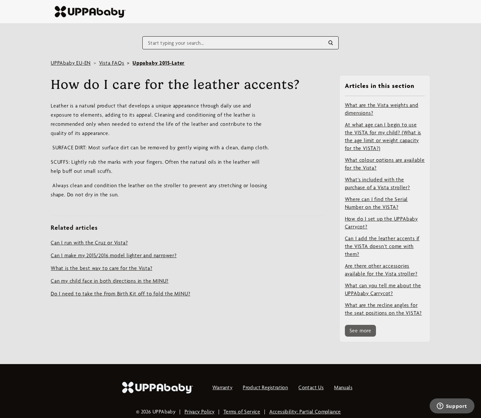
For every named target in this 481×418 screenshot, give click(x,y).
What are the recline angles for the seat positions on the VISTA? (383, 309)
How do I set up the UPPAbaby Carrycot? (381, 223)
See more (360, 330)
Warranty (222, 387)
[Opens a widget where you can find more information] (451, 406)
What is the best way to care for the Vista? (101, 268)
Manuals (343, 387)
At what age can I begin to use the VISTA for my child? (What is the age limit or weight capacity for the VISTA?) (383, 136)
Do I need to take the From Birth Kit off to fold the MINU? (120, 294)
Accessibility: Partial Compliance (305, 412)
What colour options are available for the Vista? (385, 164)
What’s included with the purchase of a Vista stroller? (377, 183)
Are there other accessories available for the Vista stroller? (381, 270)
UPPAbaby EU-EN (71, 63)
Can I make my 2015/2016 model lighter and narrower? (114, 255)
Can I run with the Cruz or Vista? (89, 243)
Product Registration (265, 387)
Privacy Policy (200, 412)
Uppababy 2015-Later (159, 63)
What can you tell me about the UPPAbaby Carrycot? (383, 289)
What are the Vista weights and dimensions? (382, 109)
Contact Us (311, 387)
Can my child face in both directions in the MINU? (110, 281)
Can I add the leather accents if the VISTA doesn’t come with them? (382, 246)
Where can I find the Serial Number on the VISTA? (376, 203)
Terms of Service (241, 412)
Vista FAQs (111, 63)
